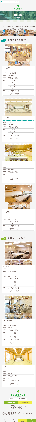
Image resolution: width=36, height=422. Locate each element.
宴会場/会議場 (32, 20)
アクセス (13, 421)
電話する (4, 421)
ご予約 (22, 421)
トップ (28, 20)
